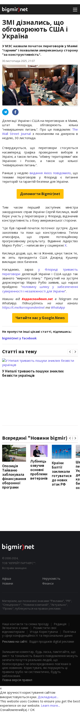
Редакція (60, 624)
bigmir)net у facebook (19, 338)
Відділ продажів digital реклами (51, 641)
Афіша (6, 578)
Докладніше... (48, 697)
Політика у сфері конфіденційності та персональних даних (39, 634)
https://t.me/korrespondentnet (23, 307)
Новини (7, 583)
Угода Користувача (44, 632)
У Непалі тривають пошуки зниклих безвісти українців (33, 373)
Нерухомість (51, 578)
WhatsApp (58, 307)
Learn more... (50, 705)
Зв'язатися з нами (15, 628)
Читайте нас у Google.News (40, 317)
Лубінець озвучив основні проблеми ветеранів (39, 470)
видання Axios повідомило (50, 173)
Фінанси (48, 583)
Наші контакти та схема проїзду (25, 624)
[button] (70, 351)
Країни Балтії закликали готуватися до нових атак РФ (61, 473)
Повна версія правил (17, 680)
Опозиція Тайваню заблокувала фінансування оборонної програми (14, 476)
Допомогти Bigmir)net (40, 193)
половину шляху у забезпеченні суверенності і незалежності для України (40, 289)
